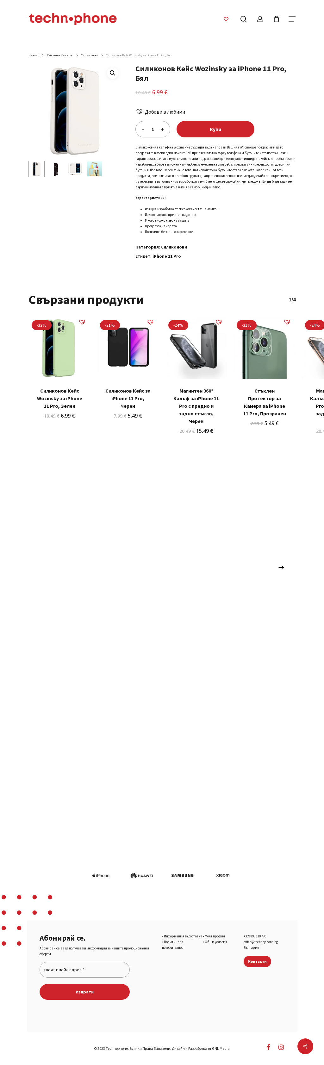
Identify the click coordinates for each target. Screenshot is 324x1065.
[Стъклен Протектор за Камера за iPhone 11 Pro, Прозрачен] (265, 348)
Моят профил (215, 936)
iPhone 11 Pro (167, 256)
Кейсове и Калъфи (60, 55)
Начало (33, 55)
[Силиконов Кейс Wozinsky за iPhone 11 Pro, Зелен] (59, 348)
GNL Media (221, 1048)
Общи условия (216, 942)
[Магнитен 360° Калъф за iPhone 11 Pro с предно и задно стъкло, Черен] (196, 348)
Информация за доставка (183, 936)
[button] (112, 73)
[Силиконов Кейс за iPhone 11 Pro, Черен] (128, 348)
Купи (215, 129)
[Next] (281, 567)
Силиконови (89, 55)
